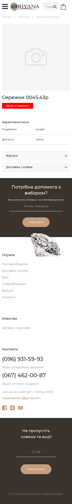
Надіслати (36, 222)
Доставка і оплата (19, 167)
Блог (5, 277)
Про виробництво (15, 264)
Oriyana (7, 16)
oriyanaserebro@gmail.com (21, 398)
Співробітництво (14, 284)
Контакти (8, 297)
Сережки (23, 16)
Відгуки (12, 155)
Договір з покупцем (16, 328)
